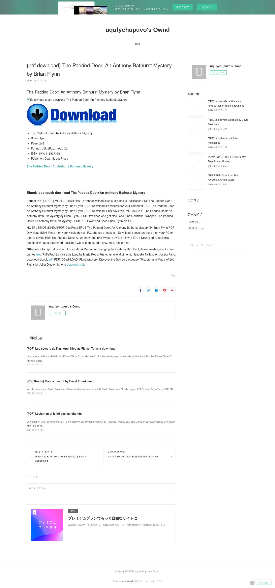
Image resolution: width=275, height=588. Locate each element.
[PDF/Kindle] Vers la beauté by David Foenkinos (60, 381)
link (38, 254)
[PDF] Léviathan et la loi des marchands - (55, 413)
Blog (137, 43)
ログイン (207, 7)
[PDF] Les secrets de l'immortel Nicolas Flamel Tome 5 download (71, 348)
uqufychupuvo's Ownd (137, 29)
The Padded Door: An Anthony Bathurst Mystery (60, 166)
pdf (51, 259)
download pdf (75, 264)
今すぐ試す (182, 7)
